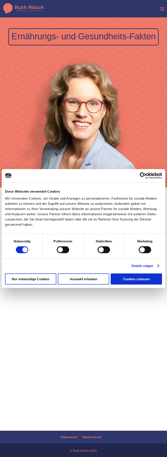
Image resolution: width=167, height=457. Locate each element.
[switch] (63, 249)
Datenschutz (92, 437)
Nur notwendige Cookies (30, 279)
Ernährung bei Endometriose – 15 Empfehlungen (82, 343)
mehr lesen (30, 389)
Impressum (69, 437)
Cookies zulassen (136, 279)
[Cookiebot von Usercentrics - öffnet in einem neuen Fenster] (143, 175)
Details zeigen (142, 266)
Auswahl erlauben (83, 279)
